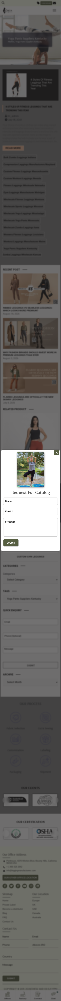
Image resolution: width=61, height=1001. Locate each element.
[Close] (57, 453)
